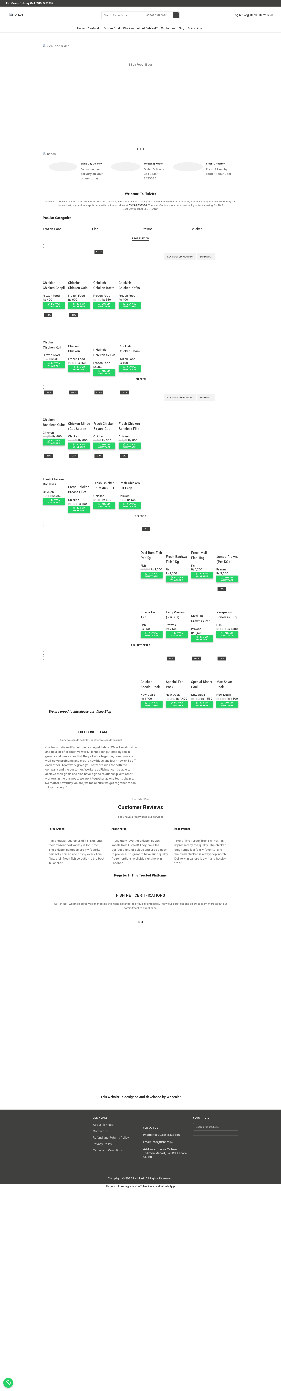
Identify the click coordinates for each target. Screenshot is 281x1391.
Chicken (48, 432)
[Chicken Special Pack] (152, 659)
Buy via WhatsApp (53, 305)
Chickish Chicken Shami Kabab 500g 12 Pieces (130, 354)
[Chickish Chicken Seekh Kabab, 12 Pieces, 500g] (104, 321)
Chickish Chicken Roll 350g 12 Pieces (52, 350)
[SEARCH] (176, 15)
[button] (140, 139)
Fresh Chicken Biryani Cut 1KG (103, 428)
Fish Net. (139, 1178)
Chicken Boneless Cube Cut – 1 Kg (54, 424)
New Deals (148, 694)
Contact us (100, 1131)
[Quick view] (56, 268)
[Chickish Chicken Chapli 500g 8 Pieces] (54, 256)
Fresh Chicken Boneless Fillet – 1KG (130, 428)
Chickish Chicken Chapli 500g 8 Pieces (54, 287)
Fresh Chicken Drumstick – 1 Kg (103, 488)
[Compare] (47, 268)
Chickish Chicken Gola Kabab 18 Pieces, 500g (78, 290)
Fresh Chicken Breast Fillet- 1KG (78, 492)
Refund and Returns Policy (111, 1137)
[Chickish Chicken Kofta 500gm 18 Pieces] (130, 256)
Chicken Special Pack (150, 684)
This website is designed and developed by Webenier (140, 1097)
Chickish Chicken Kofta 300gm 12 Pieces (103, 290)
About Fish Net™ (103, 1124)
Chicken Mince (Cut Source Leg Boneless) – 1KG (79, 431)
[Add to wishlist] (47, 276)
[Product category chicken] (140, 228)
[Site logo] (16, 15)
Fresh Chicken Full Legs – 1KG (129, 488)
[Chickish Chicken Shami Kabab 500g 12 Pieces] (130, 320)
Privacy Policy (102, 1144)
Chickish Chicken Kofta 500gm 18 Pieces (129, 290)
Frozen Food (51, 295)
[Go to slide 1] (139, 922)
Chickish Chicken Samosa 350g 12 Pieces (78, 354)
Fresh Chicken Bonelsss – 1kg (53, 484)
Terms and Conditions (108, 1150)
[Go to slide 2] (142, 922)
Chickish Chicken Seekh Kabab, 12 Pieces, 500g (104, 358)
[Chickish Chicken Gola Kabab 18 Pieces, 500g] (79, 256)
